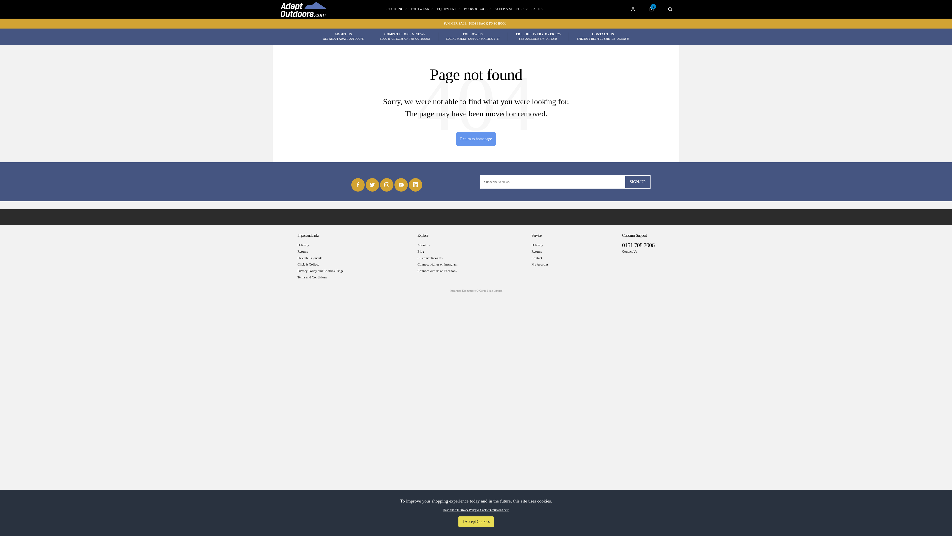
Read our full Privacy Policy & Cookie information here (476, 509)
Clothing (395, 9)
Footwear (420, 9)
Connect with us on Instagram (437, 264)
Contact (537, 258)
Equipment (446, 9)
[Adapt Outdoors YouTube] (401, 185)
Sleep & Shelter (509, 9)
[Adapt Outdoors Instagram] (386, 185)
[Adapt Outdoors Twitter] (372, 185)
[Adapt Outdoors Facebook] (358, 185)
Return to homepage (476, 139)
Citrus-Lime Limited (491, 290)
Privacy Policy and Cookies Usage (321, 271)
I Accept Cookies (476, 521)
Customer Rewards (430, 258)
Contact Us (629, 251)
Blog (420, 251)
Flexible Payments (310, 258)
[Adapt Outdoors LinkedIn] (415, 185)
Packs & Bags (476, 9)
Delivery (303, 245)
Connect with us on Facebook (437, 271)
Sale (536, 9)
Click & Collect (308, 264)
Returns (303, 251)
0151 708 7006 (638, 245)
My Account (540, 264)
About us (423, 245)
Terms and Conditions (312, 277)
